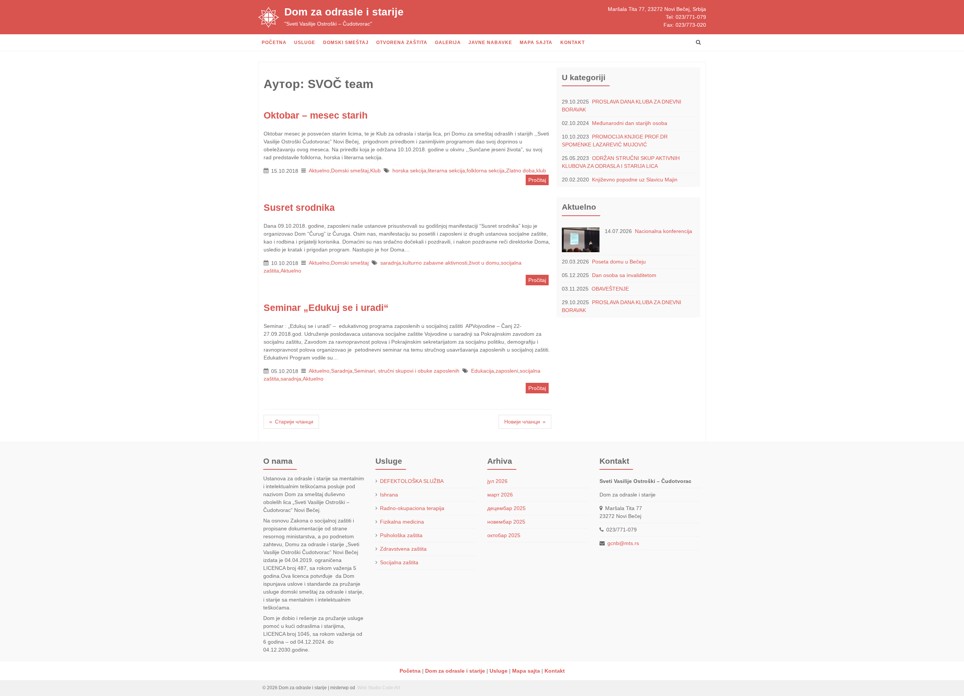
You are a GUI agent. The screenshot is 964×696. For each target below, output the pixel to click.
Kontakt (572, 42)
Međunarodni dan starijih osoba (629, 123)
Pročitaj (537, 180)
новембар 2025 (506, 522)
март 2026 (500, 495)
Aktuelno (319, 171)
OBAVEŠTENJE (610, 289)
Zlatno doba (520, 171)
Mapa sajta (536, 42)
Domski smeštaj (346, 42)
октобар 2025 (503, 535)
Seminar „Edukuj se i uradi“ (326, 308)
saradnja (390, 263)
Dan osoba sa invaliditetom (624, 275)
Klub (375, 171)
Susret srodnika (299, 208)
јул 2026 (497, 481)
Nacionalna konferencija (663, 231)
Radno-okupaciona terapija (412, 508)
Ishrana (389, 495)
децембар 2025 (506, 508)
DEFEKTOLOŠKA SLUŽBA (412, 481)
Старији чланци (294, 422)
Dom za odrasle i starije (344, 12)
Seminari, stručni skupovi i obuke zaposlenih (406, 371)
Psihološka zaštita (401, 535)
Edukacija (482, 371)
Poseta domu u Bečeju (619, 262)
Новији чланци (522, 422)
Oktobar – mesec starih (316, 115)
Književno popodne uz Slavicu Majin (634, 180)
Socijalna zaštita (399, 562)
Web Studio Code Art (378, 687)
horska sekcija (409, 171)
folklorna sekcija (486, 171)
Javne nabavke (490, 42)
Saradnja (341, 371)
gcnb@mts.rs (623, 543)
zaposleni (507, 371)
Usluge (304, 42)
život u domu (484, 263)
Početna (274, 42)
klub (541, 171)
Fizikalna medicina (402, 522)
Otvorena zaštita (401, 42)
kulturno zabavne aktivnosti (435, 263)
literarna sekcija (446, 171)
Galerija (448, 42)
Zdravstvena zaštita (403, 549)
